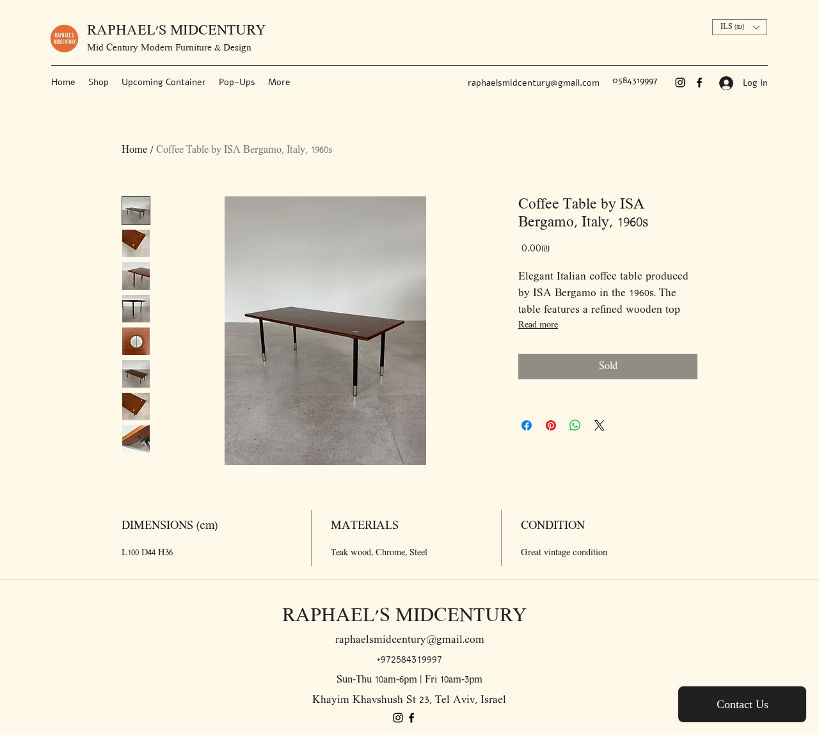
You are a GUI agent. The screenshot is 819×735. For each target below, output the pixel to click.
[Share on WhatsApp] (575, 425)
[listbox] (739, 27)
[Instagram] (680, 82)
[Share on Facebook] (526, 425)
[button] (739, 27)
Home (134, 150)
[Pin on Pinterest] (551, 425)
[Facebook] (699, 82)
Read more (538, 325)
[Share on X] (599, 425)
